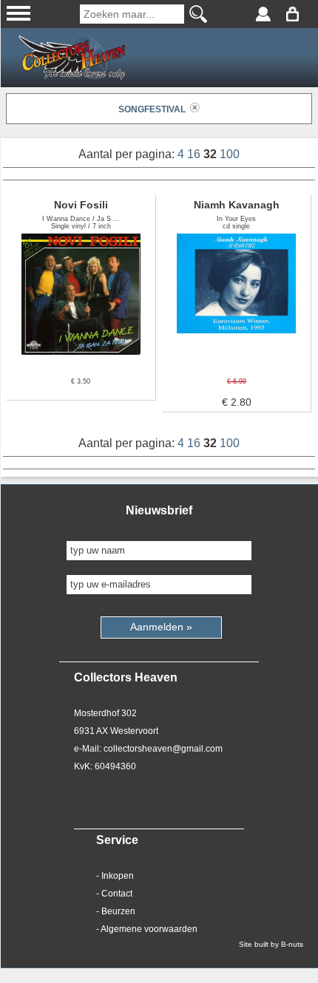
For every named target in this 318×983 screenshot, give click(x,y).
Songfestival (154, 109)
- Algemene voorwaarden (146, 929)
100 (230, 154)
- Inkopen (115, 876)
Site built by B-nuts (271, 944)
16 (195, 154)
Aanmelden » (161, 627)
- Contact (114, 893)
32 (211, 154)
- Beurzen (115, 911)
